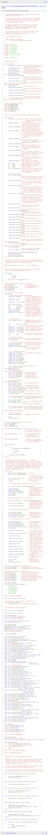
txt (43, 833)
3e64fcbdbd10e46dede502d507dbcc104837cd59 (25, 6)
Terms (14, 833)
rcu (45, 6)
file (27, 10)
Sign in (45, 2)
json (46, 833)
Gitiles (7, 833)
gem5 (2, 6)
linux (10, 6)
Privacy (11, 833)
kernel (41, 6)
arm (6, 6)
